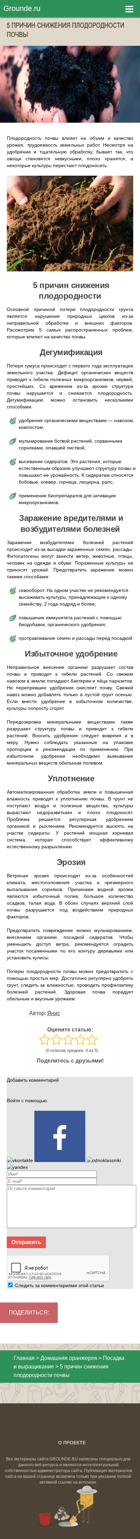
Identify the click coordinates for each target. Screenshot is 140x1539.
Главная (24, 1358)
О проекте (72, 1442)
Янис (53, 1013)
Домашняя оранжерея (68, 1358)
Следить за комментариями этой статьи (59, 1285)
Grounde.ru (21, 8)
